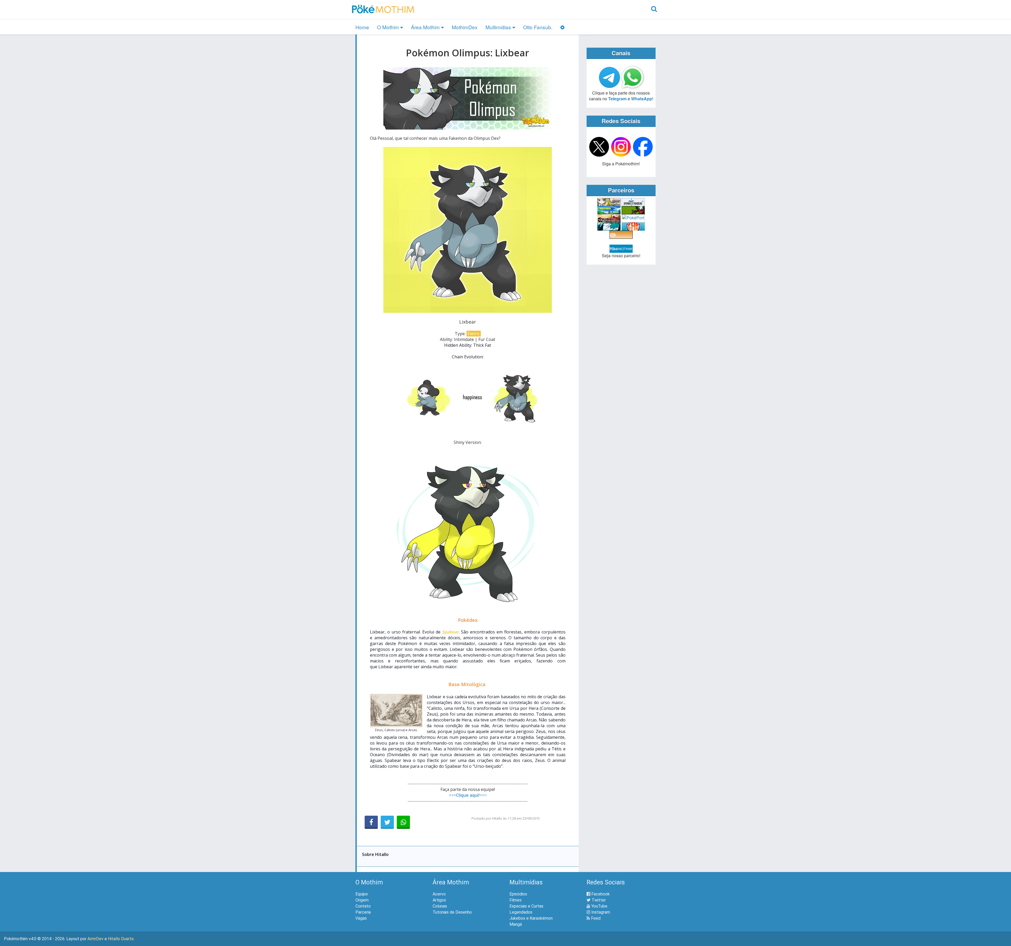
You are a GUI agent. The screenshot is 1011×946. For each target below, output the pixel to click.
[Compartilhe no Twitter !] (387, 822)
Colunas (440, 906)
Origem (362, 900)
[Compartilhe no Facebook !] (371, 822)
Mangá (515, 924)
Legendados (520, 912)
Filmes (515, 900)
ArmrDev (95, 938)
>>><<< (468, 795)
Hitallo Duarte (121, 938)
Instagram (600, 912)
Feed (595, 918)
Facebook (600, 894)
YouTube (598, 906)
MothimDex (465, 27)
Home (362, 27)
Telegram (617, 99)
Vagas (361, 918)
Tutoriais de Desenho (452, 912)
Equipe (361, 894)
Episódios (518, 894)
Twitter (598, 900)
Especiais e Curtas (526, 906)
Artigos (439, 900)
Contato (363, 906)
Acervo (439, 894)
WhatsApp (641, 99)
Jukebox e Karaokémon (531, 918)
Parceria (363, 912)
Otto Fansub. (537, 27)
